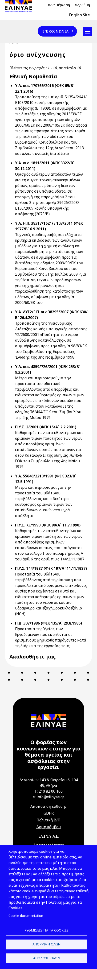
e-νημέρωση (59, 5)
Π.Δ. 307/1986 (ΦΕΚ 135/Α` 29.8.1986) (48, 623)
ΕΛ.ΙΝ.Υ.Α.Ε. (48, 836)
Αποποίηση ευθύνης (48, 806)
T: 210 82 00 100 (48, 791)
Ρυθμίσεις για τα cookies (46, 930)
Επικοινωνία (55, 31)
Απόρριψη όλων (46, 944)
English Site (79, 14)
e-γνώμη (82, 5)
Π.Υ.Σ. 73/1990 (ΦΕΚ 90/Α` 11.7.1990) (48, 525)
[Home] (20, 6)
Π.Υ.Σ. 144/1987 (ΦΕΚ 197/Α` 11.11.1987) (51, 568)
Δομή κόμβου (48, 826)
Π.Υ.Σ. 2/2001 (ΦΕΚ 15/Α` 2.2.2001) (45, 427)
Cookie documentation (25, 915)
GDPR (49, 813)
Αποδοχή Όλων (46, 958)
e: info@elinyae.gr (48, 796)
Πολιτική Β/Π (48, 820)
